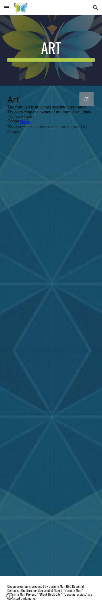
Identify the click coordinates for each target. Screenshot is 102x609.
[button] (6, 7)
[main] (51, 50)
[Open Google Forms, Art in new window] (86, 99)
